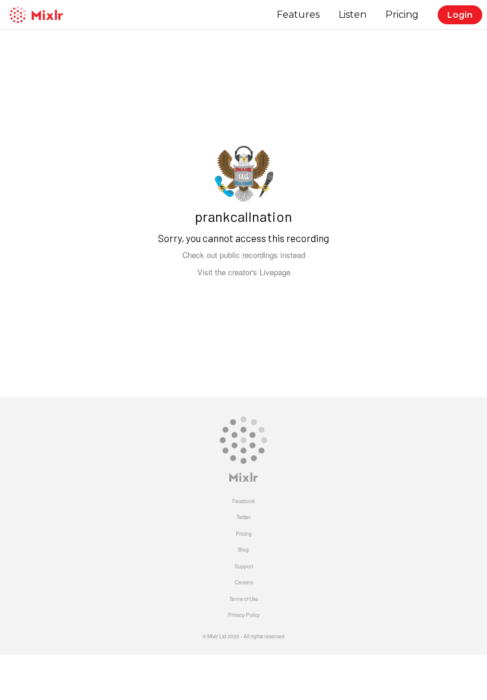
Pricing (402, 14)
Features (298, 14)
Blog (243, 549)
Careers (244, 582)
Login (460, 14)
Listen (352, 14)
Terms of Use (243, 598)
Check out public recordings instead (243, 254)
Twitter (243, 516)
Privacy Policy (244, 614)
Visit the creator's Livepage (243, 272)
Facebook (243, 500)
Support (244, 565)
